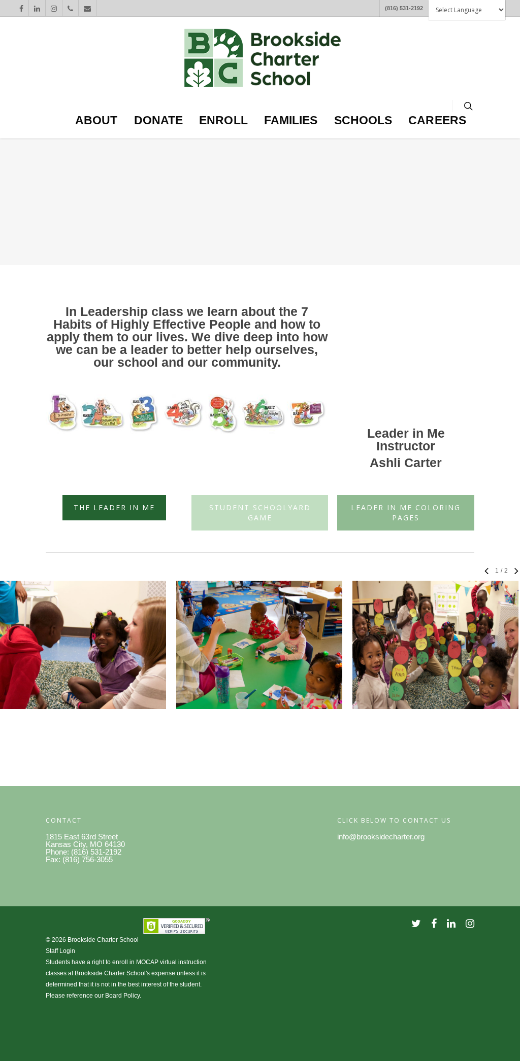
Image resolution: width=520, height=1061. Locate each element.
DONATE (158, 120)
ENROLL (223, 120)
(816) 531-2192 (404, 8)
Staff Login (60, 950)
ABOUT (96, 120)
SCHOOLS (363, 120)
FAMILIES (291, 120)
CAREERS (437, 120)
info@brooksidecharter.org (381, 836)
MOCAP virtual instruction (171, 962)
